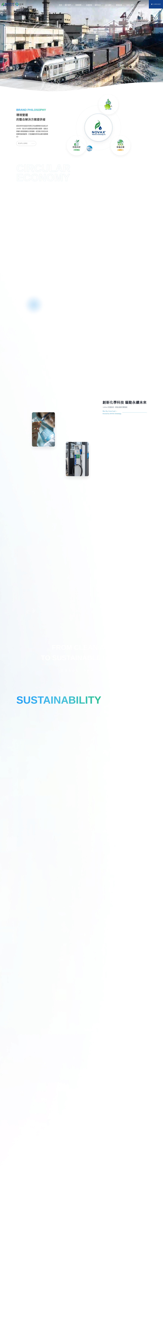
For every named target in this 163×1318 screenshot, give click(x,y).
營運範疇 (78, 5)
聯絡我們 (142, 5)
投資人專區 (130, 5)
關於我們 (68, 5)
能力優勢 (108, 5)
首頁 (60, 5)
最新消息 (98, 5)
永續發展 (89, 5)
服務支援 (119, 5)
